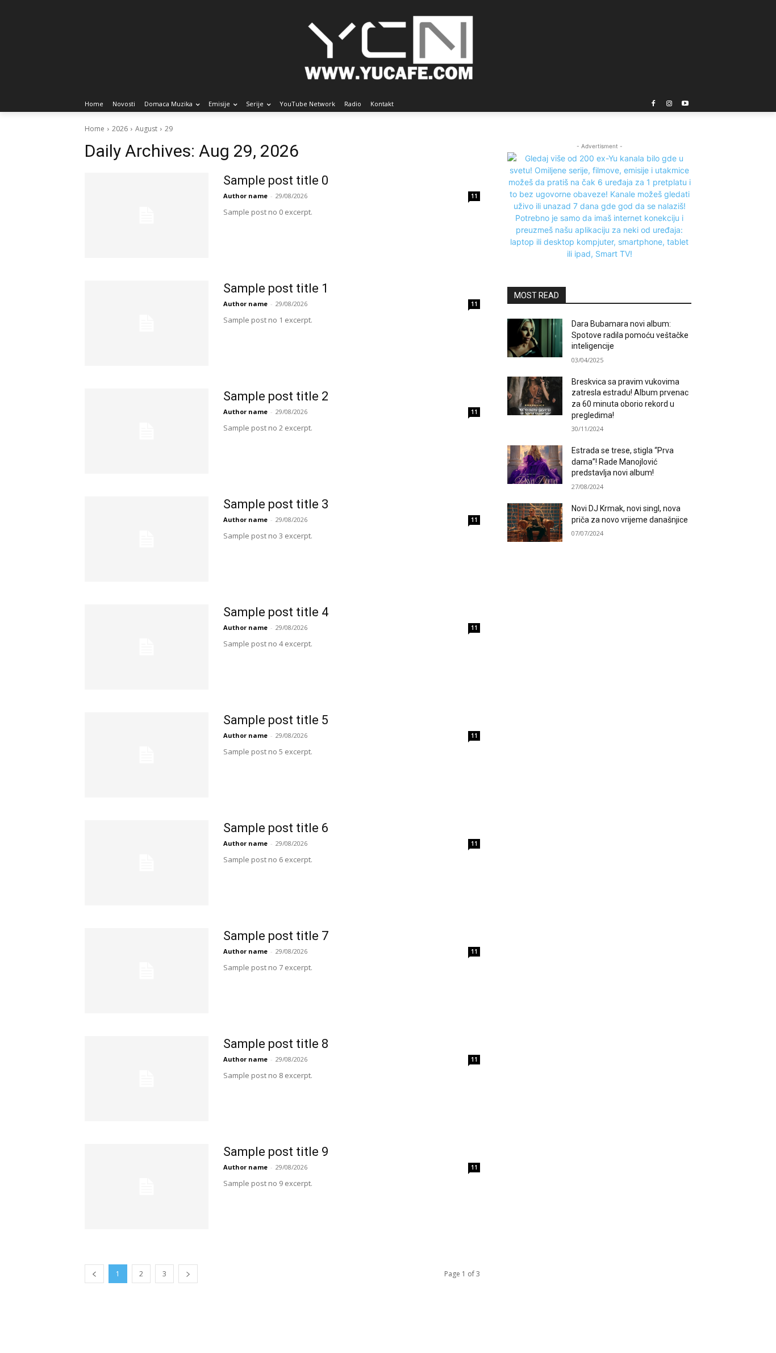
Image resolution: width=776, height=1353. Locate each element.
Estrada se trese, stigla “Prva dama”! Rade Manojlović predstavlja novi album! (622, 461)
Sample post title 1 (275, 288)
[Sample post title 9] (146, 1186)
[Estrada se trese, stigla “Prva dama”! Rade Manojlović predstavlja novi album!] (534, 464)
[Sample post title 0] (146, 215)
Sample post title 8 (275, 1044)
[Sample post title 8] (146, 1078)
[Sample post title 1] (146, 323)
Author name (245, 195)
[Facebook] (653, 104)
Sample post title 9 (275, 1152)
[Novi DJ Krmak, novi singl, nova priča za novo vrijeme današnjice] (534, 522)
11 (474, 196)
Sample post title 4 (275, 612)
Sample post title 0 (275, 180)
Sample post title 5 (275, 720)
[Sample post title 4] (146, 647)
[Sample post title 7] (146, 970)
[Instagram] (668, 104)
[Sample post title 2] (146, 431)
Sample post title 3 (275, 504)
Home (95, 128)
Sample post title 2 (275, 396)
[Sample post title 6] (146, 862)
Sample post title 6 (275, 828)
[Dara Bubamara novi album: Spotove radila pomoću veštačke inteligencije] (534, 338)
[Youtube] (684, 104)
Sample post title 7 (275, 936)
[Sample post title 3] (146, 539)
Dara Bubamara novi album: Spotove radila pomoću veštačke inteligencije (630, 334)
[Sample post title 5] (146, 754)
